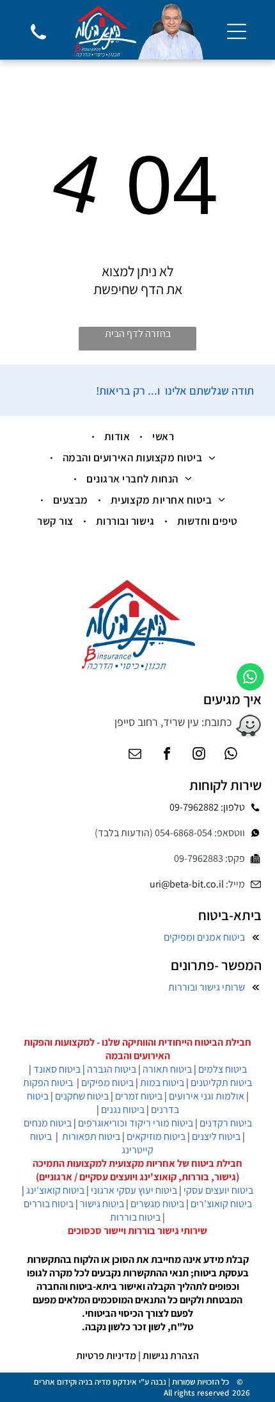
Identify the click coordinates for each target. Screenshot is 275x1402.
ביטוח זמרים (138, 1096)
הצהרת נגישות (171, 1355)
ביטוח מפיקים (107, 1082)
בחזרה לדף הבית (138, 333)
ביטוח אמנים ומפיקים (204, 937)
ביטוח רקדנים (226, 1123)
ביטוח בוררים (49, 1203)
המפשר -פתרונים (216, 965)
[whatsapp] (230, 755)
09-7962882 (194, 807)
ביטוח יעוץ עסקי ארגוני (134, 1190)
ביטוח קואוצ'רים (221, 1203)
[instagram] (198, 755)
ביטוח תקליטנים (221, 1082)
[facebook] (167, 755)
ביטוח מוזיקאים (156, 1136)
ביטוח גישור (102, 1203)
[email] (135, 755)
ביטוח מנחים (48, 1123)
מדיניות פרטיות (106, 1355)
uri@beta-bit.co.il (187, 884)
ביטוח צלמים (222, 1069)
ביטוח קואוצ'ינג (55, 1190)
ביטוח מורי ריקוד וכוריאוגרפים (135, 1123)
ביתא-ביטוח (230, 915)
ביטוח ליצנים (216, 1136)
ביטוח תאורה (167, 1069)
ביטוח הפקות (48, 1082)
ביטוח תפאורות (91, 1136)
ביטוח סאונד (57, 1069)
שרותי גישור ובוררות (206, 987)
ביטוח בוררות (135, 1217)
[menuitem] (161, 436)
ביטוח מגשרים (157, 1203)
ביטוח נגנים (123, 1109)
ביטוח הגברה (111, 1069)
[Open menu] (236, 31)
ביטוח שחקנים (82, 1096)
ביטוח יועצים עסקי (218, 1190)
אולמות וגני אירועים (206, 1096)
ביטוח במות (162, 1082)
